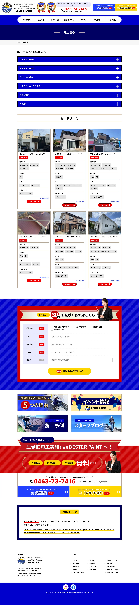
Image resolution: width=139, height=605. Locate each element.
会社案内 (41, 20)
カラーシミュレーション (113, 569)
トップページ (76, 560)
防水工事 (113, 169)
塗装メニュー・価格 (112, 560)
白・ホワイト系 (24, 185)
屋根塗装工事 (24, 169)
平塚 (97, 177)
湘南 (21, 177)
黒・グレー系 (35, 185)
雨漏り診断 (112, 20)
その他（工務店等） (26, 193)
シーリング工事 (60, 165)
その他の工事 (34, 248)
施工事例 (84, 20)
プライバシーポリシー (112, 572)
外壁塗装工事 (34, 165)
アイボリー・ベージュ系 (63, 185)
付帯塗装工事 (24, 165)
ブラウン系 (59, 189)
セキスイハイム (60, 197)
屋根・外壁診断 (111, 566)
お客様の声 (97, 20)
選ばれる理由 (55, 20)
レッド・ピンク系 (25, 264)
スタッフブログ (93, 566)
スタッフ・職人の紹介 (78, 572)
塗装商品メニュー (69, 20)
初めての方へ (27, 20)
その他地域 (59, 177)
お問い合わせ (93, 569)
